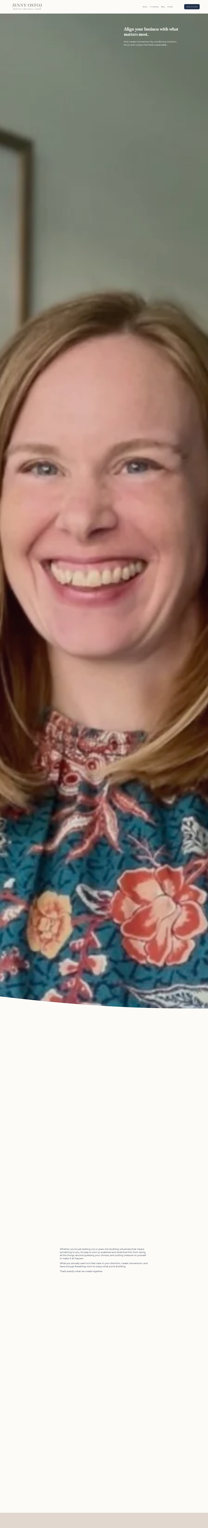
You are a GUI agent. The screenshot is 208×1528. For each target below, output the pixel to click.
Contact (170, 7)
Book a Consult (191, 7)
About (145, 7)
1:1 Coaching (154, 7)
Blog (162, 7)
